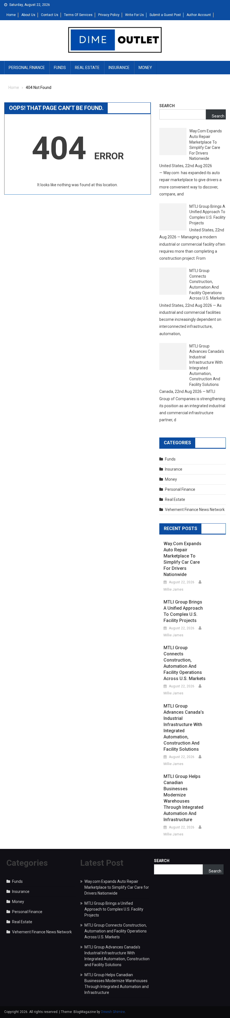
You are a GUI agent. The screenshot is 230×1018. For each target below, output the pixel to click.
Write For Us (134, 15)
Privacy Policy (108, 15)
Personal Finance (27, 67)
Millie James (173, 589)
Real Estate (87, 67)
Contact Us (49, 15)
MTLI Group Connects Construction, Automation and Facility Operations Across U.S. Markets (207, 284)
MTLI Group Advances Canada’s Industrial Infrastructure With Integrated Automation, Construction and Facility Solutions (206, 365)
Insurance (119, 67)
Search (167, 105)
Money (145, 67)
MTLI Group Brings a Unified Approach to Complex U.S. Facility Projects (207, 214)
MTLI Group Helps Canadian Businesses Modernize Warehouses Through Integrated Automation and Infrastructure (183, 798)
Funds (60, 67)
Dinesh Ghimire (113, 1012)
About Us (28, 15)
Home (11, 15)
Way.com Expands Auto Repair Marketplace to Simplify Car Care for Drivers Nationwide (205, 145)
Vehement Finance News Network (195, 509)
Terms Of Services (78, 15)
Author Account (199, 15)
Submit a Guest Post (165, 15)
